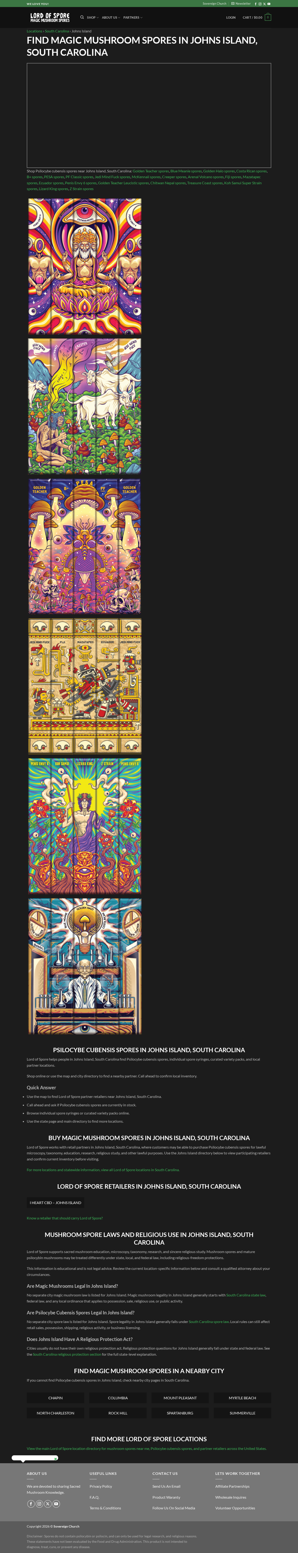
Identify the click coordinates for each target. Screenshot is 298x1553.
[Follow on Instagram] (260, 4)
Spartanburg (180, 1413)
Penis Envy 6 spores (81, 183)
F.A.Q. (94, 1497)
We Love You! (38, 4)
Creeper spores (174, 176)
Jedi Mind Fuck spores (112, 176)
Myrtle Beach (242, 1398)
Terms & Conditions (105, 1508)
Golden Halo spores (219, 171)
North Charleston (55, 1413)
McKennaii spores (146, 176)
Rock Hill (117, 1413)
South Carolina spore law (209, 1321)
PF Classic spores (79, 176)
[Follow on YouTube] (269, 4)
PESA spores (54, 176)
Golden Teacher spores (151, 171)
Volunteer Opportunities (235, 1508)
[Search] (82, 17)
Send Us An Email (166, 1486)
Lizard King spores (53, 188)
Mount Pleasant (180, 1398)
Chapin (55, 1398)
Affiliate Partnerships (232, 1486)
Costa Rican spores (251, 171)
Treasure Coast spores (205, 183)
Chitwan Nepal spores (168, 183)
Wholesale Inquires (230, 1497)
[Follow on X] (264, 4)
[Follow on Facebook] (255, 4)
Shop (91, 17)
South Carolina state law (245, 1295)
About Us (109, 17)
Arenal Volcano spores (206, 176)
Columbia (118, 1398)
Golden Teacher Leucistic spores (123, 183)
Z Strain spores (82, 188)
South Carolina (57, 31)
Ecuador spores (51, 183)
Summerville (242, 1413)
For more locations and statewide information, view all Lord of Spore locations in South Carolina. (103, 1169)
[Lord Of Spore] (50, 17)
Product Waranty (166, 1497)
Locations (34, 31)
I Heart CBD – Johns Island (55, 1202)
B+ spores (35, 176)
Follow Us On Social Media (173, 1508)
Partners (131, 17)
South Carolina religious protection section (67, 1354)
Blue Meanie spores (186, 171)
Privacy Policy (101, 1486)
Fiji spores (233, 176)
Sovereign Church (214, 3)
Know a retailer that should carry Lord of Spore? (65, 1218)
